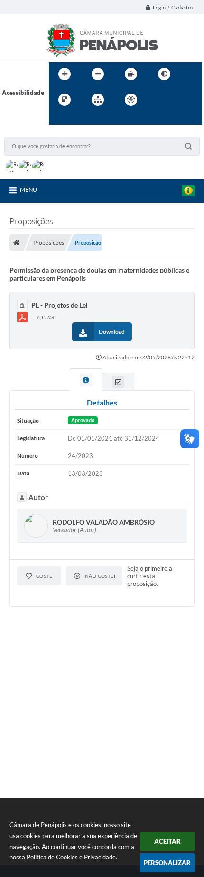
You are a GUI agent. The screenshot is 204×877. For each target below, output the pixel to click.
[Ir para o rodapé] (79, 119)
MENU (28, 189)
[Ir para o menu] (178, 99)
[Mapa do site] (97, 100)
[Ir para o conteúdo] (157, 99)
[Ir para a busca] (58, 119)
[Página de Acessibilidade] (131, 100)
